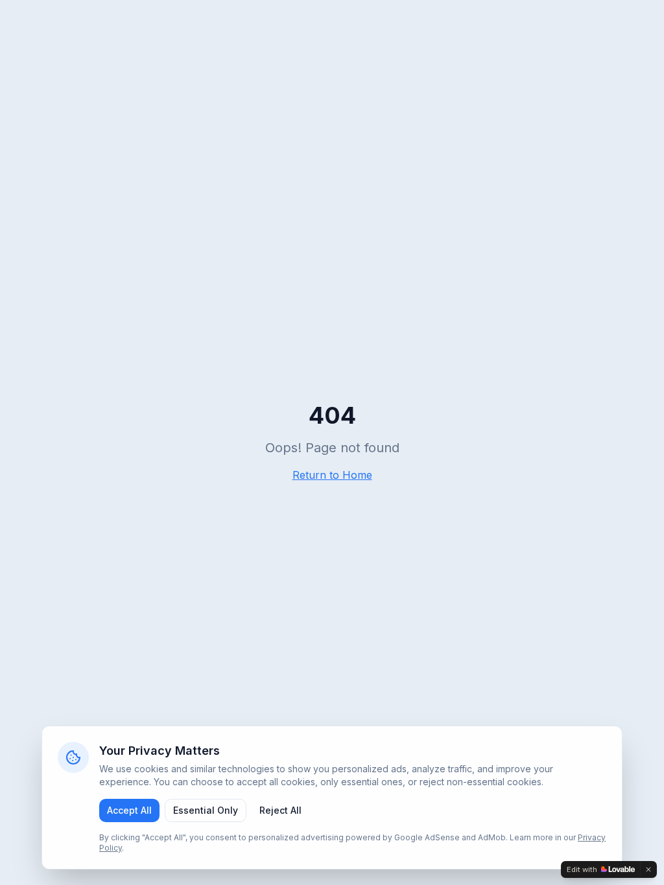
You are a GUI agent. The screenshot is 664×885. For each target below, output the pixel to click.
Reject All (280, 810)
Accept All (129, 810)
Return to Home (332, 474)
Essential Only (205, 810)
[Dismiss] (648, 869)
